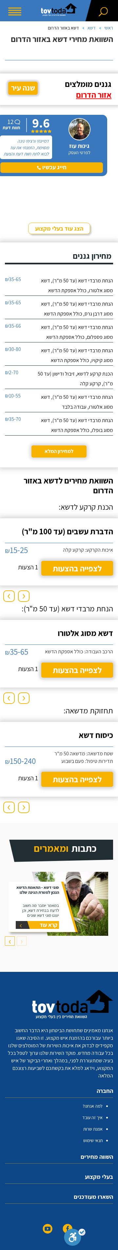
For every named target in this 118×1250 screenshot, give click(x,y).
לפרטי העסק (79, 152)
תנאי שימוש (93, 1140)
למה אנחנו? (93, 1106)
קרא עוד (48, 925)
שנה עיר (23, 88)
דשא (92, 28)
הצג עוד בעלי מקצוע (59, 228)
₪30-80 (13, 349)
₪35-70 (13, 419)
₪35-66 (13, 325)
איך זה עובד (92, 1117)
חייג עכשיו (54, 167)
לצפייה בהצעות (77, 568)
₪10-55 (13, 395)
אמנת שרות (93, 1129)
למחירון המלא (59, 451)
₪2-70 (11, 372)
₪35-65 (13, 279)
